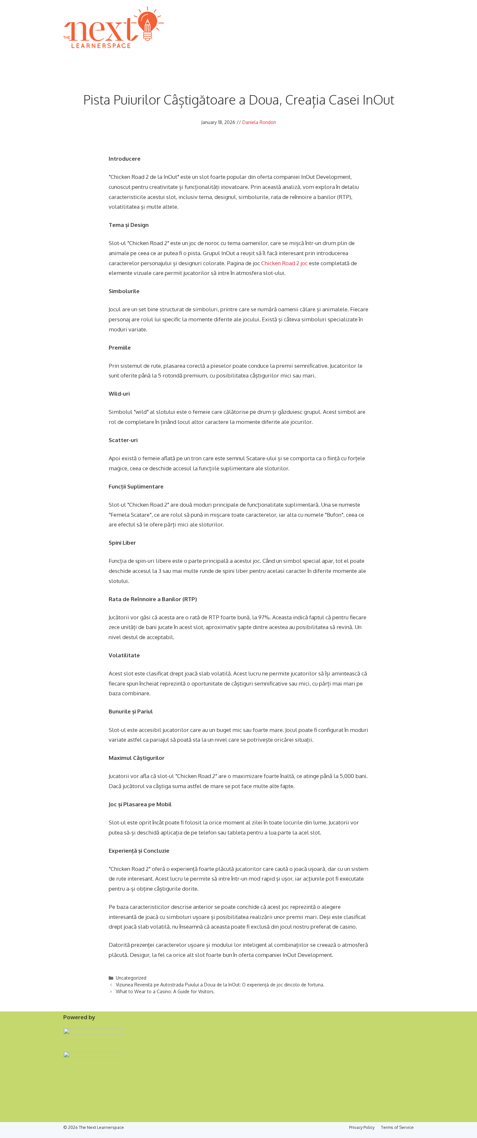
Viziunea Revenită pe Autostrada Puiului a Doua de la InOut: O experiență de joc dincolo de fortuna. (220, 984)
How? (107, 56)
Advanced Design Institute (262, 56)
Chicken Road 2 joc (284, 263)
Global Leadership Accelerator (176, 56)
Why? (87, 56)
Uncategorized (131, 978)
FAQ (406, 56)
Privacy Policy (361, 1127)
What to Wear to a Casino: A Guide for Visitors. (165, 991)
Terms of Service (397, 1127)
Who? (126, 56)
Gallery (366, 56)
